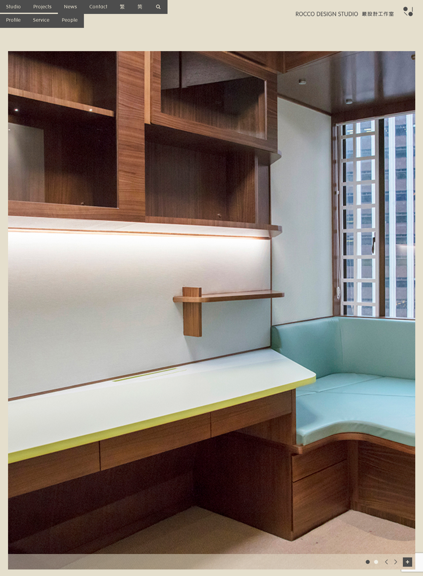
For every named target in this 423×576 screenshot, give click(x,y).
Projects (42, 7)
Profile (13, 20)
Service (41, 20)
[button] (368, 562)
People (70, 20)
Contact (98, 7)
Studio (13, 7)
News (70, 7)
